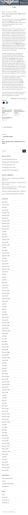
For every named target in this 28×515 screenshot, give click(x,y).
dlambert (14, 11)
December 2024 (6, 212)
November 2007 (6, 384)
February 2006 (5, 438)
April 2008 (4, 371)
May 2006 (4, 430)
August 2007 (5, 392)
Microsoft (23, 19)
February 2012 (5, 263)
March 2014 (4, 250)
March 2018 (4, 236)
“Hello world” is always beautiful (9, 188)
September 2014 (6, 245)
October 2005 (5, 448)
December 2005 (6, 443)
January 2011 (5, 287)
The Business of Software (8, 483)
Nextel (18, 61)
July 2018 (4, 231)
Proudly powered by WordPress (8, 511)
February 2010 (5, 317)
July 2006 (4, 424)
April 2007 (4, 403)
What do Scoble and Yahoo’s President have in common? (19, 111)
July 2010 (4, 304)
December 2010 (5, 290)
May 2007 (4, 400)
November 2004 (6, 467)
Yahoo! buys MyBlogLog (7, 117)
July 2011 (4, 274)
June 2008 (4, 365)
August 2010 (5, 301)
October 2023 (5, 218)
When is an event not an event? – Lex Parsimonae (13, 182)
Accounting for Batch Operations (9, 159)
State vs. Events (5, 184)
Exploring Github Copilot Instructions (10, 162)
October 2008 (5, 355)
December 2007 (6, 381)
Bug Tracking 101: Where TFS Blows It (17, 191)
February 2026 (5, 204)
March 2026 (5, 202)
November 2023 (6, 215)
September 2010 (6, 298)
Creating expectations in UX (8, 164)
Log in (3, 494)
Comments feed (6, 500)
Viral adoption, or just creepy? (9, 167)
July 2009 (4, 336)
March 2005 (5, 462)
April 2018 (4, 234)
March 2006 (5, 435)
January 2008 (5, 379)
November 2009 (6, 325)
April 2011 (4, 279)
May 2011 (4, 277)
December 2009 (6, 322)
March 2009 (5, 344)
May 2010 (4, 309)
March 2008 (5, 373)
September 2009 (6, 330)
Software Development (7, 478)
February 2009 (5, 346)
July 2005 (4, 456)
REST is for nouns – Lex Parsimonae (10, 178)
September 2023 (6, 220)
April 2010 (4, 312)
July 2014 (4, 247)
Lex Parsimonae (10, 2)
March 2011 (4, 282)
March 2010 (4, 314)
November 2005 (6, 446)
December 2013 (5, 253)
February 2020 (5, 228)
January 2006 (5, 440)
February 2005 (5, 464)
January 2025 (5, 210)
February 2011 (5, 285)
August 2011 (5, 271)
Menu (14, 7)
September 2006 (6, 422)
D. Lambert (4, 191)
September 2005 (6, 451)
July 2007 (4, 395)
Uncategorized (8, 127)
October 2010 (5, 296)
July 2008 (4, 363)
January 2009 (5, 349)
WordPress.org (5, 502)
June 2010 (4, 306)
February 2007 (5, 408)
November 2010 (5, 293)
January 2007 (5, 411)
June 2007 (4, 397)
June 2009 (4, 338)
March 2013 (4, 261)
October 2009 (5, 328)
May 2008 (4, 368)
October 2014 (5, 242)
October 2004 (5, 470)
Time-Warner (12, 58)
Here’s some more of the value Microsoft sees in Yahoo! (7, 111)
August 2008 (5, 360)
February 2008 (5, 376)
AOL (4, 45)
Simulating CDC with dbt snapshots (10, 170)
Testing (3, 481)
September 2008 (6, 357)
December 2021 (5, 223)
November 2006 (6, 416)
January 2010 (5, 320)
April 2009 (4, 341)
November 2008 (6, 352)
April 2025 (4, 207)
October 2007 (5, 387)
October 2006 (5, 419)
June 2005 (4, 459)
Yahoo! (10, 21)
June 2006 (4, 427)
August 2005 (5, 454)
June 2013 (4, 258)
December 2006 (6, 414)
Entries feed (5, 497)
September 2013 (6, 255)
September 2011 (6, 269)
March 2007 (5, 406)
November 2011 (5, 266)
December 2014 (5, 239)
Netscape (18, 43)
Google (21, 81)
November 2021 (5, 226)
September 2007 (6, 389)
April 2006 (4, 432)
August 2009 (5, 333)
